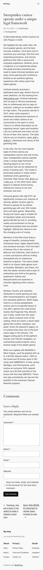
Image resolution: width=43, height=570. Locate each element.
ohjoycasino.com (11, 98)
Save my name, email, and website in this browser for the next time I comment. (22, 485)
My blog (6, 4)
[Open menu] (38, 3)
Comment (8, 422)
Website (7, 471)
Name (7, 449)
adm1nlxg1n (23, 28)
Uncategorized (10, 32)
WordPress (19, 565)
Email (6, 460)
